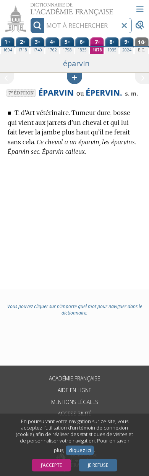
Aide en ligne (74, 390)
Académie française (74, 378)
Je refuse (98, 465)
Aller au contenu (29, 7)
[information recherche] (37, 25)
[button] (74, 78)
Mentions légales (74, 402)
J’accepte (51, 465)
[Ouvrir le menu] (140, 9)
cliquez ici (80, 450)
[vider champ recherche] (124, 25)
